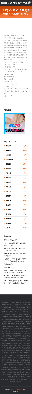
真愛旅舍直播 (15, 302)
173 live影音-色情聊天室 (18, 307)
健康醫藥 (17, 219)
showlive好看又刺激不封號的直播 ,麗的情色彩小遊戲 (15, 315)
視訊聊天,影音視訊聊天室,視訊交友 (16, 373)
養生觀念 (17, 214)
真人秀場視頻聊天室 (21, 338)
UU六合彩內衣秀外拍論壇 (16, 389)
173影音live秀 (26, 333)
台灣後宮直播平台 (10, 331)
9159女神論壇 (18, 333)
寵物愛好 (17, 205)
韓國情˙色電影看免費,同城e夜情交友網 (16, 325)
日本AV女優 (17, 159)
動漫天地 (17, 191)
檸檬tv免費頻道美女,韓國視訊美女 (16, 324)
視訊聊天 (17, 223)
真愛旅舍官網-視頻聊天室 (20, 380)
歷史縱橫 (17, 182)
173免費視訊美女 (18, 304)
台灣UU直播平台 (6, 302)
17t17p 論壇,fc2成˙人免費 (17, 328)
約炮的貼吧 (7, 267)
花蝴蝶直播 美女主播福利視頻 (22, 343)
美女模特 (17, 150)
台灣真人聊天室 (8, 264)
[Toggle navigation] (29, 2)
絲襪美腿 (17, 146)
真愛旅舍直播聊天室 (7, 333)
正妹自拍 (17, 155)
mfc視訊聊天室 (23, 379)
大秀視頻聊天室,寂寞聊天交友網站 (19, 352)
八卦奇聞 (17, 173)
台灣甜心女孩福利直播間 (14, 369)
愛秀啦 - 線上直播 (21, 377)
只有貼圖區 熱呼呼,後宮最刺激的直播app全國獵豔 (16, 318)
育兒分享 (17, 209)
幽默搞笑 (17, 178)
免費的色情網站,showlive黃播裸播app (20, 312)
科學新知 (17, 187)
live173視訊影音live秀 (24, 345)
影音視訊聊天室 (17, 336)
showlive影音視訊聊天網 (8, 377)
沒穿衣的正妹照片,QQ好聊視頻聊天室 (16, 359)
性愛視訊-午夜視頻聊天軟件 (9, 345)
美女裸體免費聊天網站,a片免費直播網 (12, 314)
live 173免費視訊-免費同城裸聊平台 (11, 348)
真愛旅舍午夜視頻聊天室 (22, 331)
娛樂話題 (17, 200)
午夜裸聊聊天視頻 (7, 336)
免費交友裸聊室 (12, 372)
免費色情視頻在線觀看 (11, 240)
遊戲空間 (17, 196)
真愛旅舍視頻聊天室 (12, 379)
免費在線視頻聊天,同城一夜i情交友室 (16, 308)
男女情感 (17, 168)
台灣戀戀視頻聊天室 (22, 372)
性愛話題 (17, 164)
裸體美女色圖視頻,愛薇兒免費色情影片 (14, 365)
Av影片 (17, 228)
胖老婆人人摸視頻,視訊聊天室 (16, 357)
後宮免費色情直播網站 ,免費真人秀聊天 (16, 366)
